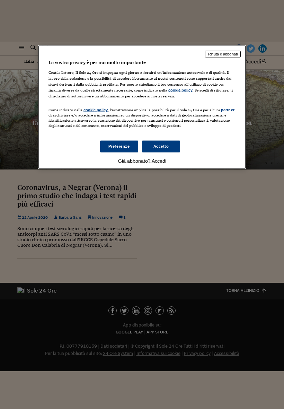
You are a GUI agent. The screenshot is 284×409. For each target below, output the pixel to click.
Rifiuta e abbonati (223, 54)
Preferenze (119, 146)
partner (227, 109)
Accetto (161, 146)
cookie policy (180, 90)
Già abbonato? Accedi (142, 161)
